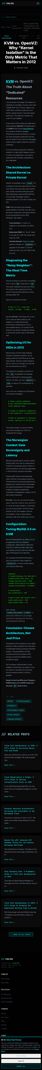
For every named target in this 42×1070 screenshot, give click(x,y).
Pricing (3, 1025)
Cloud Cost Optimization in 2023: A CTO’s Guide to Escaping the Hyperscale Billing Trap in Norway (21, 905)
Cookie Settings (21, 1056)
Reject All (21, 1061)
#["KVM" (10, 701)
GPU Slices (5, 979)
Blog (8, 27)
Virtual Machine (28, 129)
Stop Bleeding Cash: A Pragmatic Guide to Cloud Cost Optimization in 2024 (20, 874)
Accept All (21, 1066)
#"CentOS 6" (12, 706)
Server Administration (17, 27)
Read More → (9, 765)
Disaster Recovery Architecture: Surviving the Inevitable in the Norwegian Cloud (19, 811)
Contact (4, 1028)
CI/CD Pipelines (7, 1002)
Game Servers (6, 998)
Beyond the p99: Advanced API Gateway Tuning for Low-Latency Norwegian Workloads (19, 842)
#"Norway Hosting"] (15, 719)
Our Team (5, 1017)
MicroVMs (5, 983)
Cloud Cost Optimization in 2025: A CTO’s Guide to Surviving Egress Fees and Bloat (21, 748)
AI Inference (6, 994)
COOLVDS (8, 3)
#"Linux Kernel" (13, 715)
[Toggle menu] (38, 3)
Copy (32, 305)
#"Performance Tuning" (16, 710)
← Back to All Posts (21, 934)
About (3, 1013)
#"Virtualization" (23, 701)
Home (3, 27)
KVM (10, 81)
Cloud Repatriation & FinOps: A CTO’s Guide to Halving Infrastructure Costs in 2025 (19, 779)
